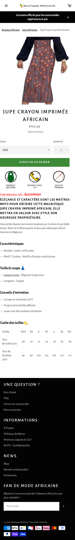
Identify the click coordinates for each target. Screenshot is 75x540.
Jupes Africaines (29, 30)
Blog (6, 463)
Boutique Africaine (11, 30)
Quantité (58, 142)
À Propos (9, 428)
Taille (3, 142)
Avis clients (10, 392)
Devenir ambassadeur (16, 469)
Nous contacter (12, 409)
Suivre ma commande (16, 404)
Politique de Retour (14, 433)
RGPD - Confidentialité (16, 445)
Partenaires (10, 475)
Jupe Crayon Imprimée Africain (55, 30)
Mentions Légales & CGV (17, 439)
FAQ (6, 398)
